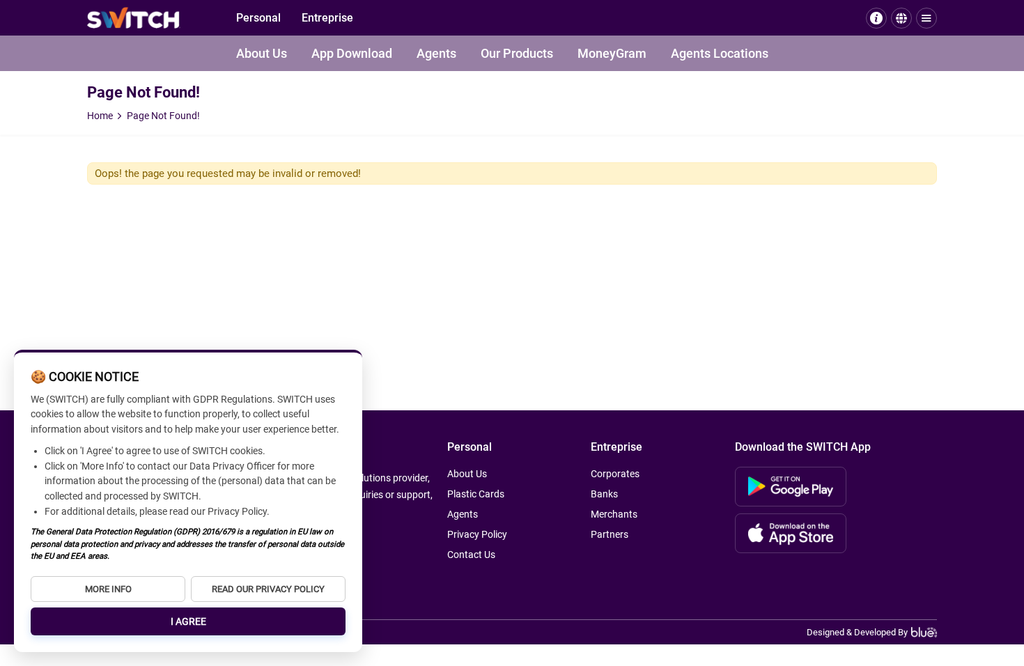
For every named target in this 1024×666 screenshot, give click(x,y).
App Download (351, 53)
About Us (261, 53)
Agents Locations (719, 53)
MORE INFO (108, 589)
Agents (436, 53)
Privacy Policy (477, 534)
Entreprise (327, 17)
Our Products (517, 53)
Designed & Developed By (857, 632)
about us (467, 473)
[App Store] (790, 533)
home (100, 115)
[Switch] (133, 18)
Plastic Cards (475, 494)
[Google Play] (790, 486)
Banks (604, 494)
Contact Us (471, 554)
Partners (609, 534)
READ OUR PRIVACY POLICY (268, 589)
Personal (258, 17)
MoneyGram (611, 53)
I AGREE (188, 621)
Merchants (614, 514)
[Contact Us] (876, 18)
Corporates (615, 473)
